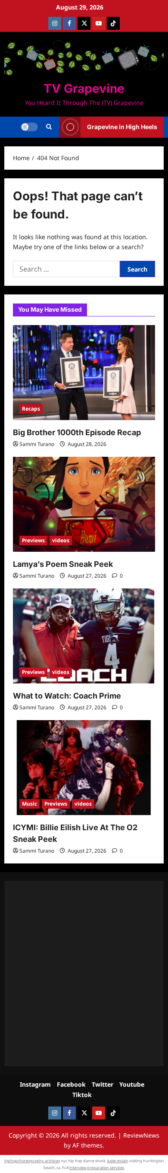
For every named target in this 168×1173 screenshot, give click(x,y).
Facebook (71, 1084)
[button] (49, 127)
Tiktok (82, 1095)
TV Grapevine (84, 88)
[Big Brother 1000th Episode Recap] (84, 372)
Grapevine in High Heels (122, 126)
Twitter (102, 1084)
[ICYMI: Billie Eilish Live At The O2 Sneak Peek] (84, 767)
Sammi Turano (36, 444)
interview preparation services (96, 1167)
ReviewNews (141, 1135)
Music (29, 803)
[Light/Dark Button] (29, 127)
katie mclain (117, 1161)
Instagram (35, 1084)
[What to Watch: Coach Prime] (84, 635)
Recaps (31, 408)
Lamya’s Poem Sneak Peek (63, 564)
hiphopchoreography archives (32, 1161)
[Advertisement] (84, 973)
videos (60, 540)
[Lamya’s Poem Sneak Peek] (84, 504)
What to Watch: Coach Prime (67, 695)
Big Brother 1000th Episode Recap (77, 432)
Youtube (131, 1084)
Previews (33, 540)
